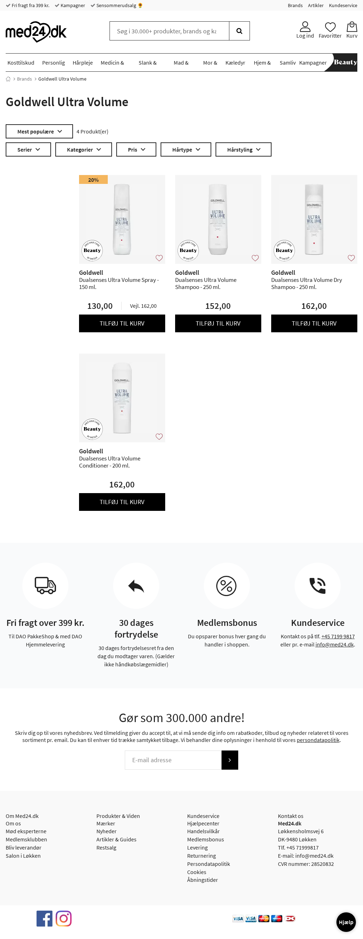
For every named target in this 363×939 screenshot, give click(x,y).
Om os (13, 823)
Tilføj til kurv (122, 323)
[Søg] (239, 30)
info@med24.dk (334, 644)
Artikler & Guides (116, 839)
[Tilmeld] (229, 760)
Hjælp (346, 922)
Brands (295, 5)
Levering (197, 847)
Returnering (201, 855)
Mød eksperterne (26, 831)
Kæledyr (235, 62)
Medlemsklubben (26, 839)
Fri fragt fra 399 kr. (30, 5)
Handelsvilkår (203, 831)
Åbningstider (202, 879)
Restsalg (106, 847)
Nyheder (106, 831)
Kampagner (72, 5)
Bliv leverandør (23, 847)
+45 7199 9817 (338, 636)
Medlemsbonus (205, 839)
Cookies (196, 871)
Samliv (288, 62)
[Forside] (8, 79)
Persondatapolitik (208, 863)
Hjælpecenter (203, 823)
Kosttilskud (20, 62)
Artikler (316, 5)
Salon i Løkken (23, 855)
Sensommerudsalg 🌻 (119, 5)
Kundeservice (343, 5)
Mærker (105, 823)
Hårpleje (83, 62)
